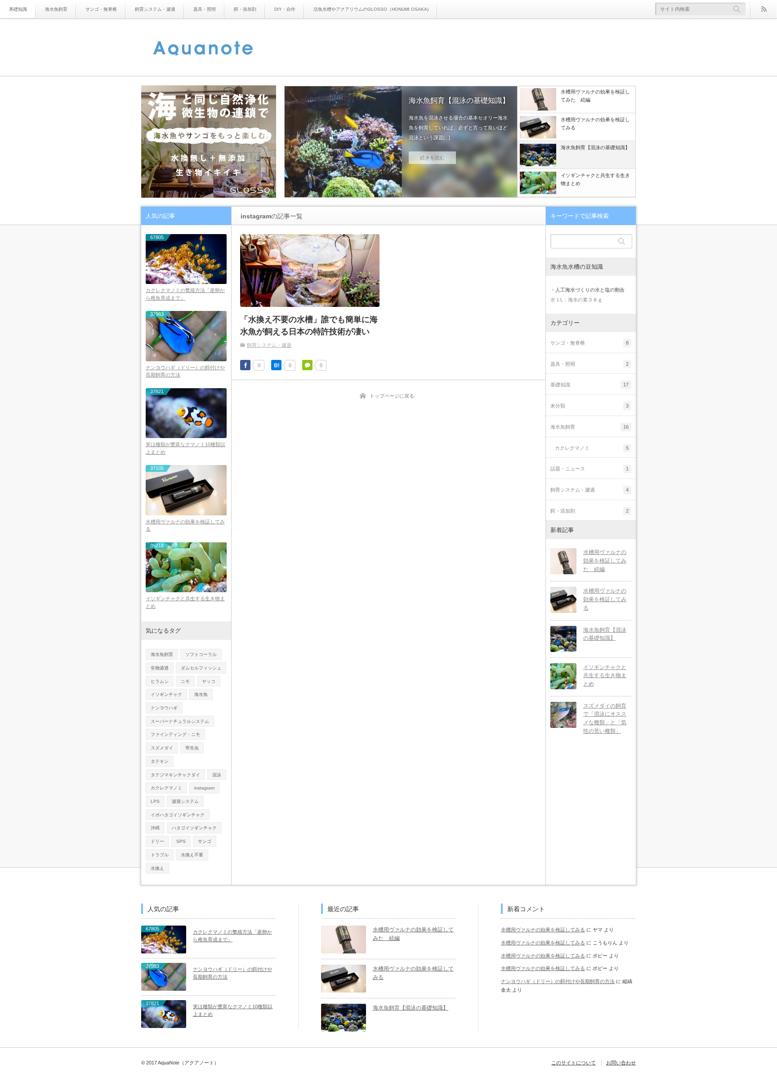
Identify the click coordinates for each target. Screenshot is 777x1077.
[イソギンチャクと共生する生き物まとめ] (401, 142)
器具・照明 (204, 9)
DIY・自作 (284, 9)
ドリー (157, 841)
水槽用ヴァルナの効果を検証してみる (185, 525)
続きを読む (471, 168)
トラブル (160, 854)
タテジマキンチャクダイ (175, 774)
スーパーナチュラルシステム (180, 721)
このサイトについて (573, 1062)
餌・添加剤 (245, 9)
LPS (155, 801)
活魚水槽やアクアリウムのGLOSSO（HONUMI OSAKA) (371, 9)
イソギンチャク (166, 694)
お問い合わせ (621, 1062)
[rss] (763, 9)
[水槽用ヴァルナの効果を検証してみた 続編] (563, 561)
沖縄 (155, 827)
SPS (181, 841)
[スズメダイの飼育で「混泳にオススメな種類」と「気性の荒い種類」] (563, 715)
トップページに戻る (392, 396)
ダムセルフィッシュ (201, 667)
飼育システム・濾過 (155, 9)
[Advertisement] (472, 47)
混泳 (216, 774)
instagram (204, 787)
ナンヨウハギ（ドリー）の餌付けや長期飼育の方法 (185, 371)
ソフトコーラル (201, 654)
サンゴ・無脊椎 (101, 9)
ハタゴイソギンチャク (194, 827)
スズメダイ (162, 747)
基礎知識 (18, 9)
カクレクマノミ (166, 787)
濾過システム (185, 801)
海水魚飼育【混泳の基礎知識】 (604, 634)
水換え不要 (192, 854)
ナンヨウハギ (164, 707)
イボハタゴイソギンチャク (178, 814)
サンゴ (204, 841)
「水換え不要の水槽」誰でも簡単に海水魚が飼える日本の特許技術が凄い (309, 325)
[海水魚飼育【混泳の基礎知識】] (563, 639)
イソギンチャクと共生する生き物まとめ (497, 106)
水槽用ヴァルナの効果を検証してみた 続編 (604, 560)
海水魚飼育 (56, 9)
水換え (157, 868)
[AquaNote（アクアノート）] (203, 49)
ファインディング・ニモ (175, 734)
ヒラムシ (160, 681)
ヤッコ (208, 681)
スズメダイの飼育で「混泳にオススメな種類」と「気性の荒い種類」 (604, 718)
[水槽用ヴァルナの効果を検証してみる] (563, 600)
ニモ (185, 681)
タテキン (160, 761)
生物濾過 (160, 667)
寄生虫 (192, 747)
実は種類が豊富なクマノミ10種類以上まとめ (185, 448)
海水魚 (201, 694)
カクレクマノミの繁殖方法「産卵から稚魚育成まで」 (185, 294)
